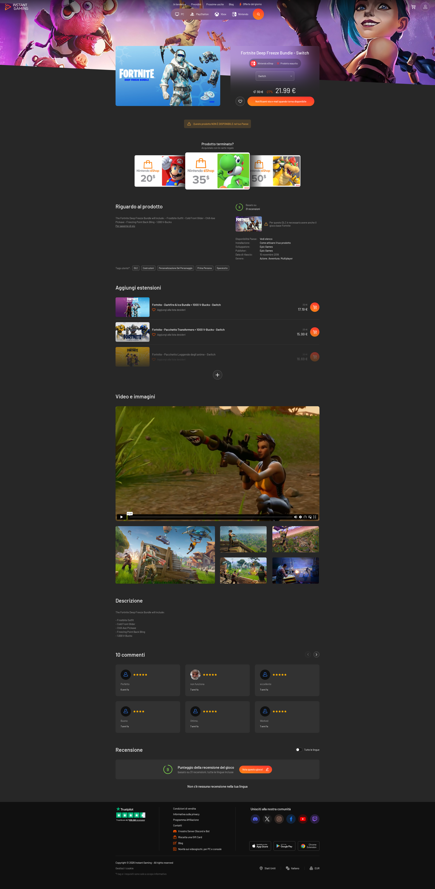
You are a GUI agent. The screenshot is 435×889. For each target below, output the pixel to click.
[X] (267, 819)
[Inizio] (16, 7)
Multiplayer (287, 258)
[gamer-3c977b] (265, 711)
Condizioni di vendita (184, 808)
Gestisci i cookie (125, 868)
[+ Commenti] (316, 654)
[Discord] (255, 819)
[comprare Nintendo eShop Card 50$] (273, 171)
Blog (231, 4)
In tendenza (179, 4)
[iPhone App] (260, 846)
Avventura (274, 258)
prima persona (204, 268)
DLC (136, 268)
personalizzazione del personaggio (175, 268)
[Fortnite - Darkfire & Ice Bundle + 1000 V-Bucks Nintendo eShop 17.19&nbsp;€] (133, 307)
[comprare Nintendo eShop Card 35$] (217, 171)
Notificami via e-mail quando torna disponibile (280, 101)
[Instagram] (279, 819)
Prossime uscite (215, 4)
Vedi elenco (266, 238)
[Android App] (284, 846)
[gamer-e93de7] (126, 675)
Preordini (196, 4)
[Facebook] (291, 819)
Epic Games (266, 246)
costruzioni (148, 268)
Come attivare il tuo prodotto (275, 242)
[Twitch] (314, 819)
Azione (263, 258)
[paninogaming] (195, 675)
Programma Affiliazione (186, 819)
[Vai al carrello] (413, 7)
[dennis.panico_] (265, 675)
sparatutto (222, 268)
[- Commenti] (308, 654)
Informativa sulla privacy (186, 814)
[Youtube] (303, 819)
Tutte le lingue (311, 749)
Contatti (177, 825)
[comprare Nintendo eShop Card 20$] (162, 171)
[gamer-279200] (126, 711)
